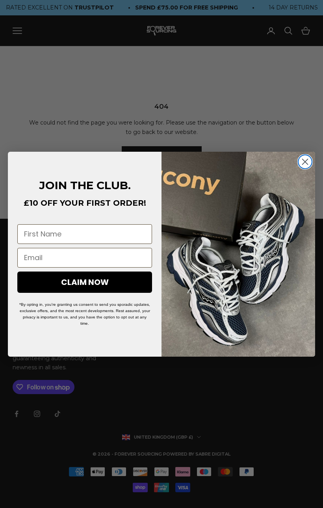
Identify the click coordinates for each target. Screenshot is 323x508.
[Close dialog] (305, 162)
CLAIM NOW (85, 282)
